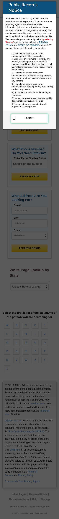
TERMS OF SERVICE (28, 45)
